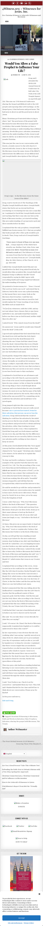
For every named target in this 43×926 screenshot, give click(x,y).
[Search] (29, 3)
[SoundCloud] (25, 3)
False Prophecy (31, 719)
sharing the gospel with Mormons (23, 721)
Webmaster (16, 75)
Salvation (5, 721)
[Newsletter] (21, 831)
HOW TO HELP (21, 842)
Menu (7, 21)
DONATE (21, 807)
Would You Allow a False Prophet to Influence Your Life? (21, 67)
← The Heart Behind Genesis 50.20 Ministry (17, 741)
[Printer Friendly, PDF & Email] (9, 713)
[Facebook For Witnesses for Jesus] (7, 826)
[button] (39, 894)
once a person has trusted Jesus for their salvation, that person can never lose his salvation (20, 413)
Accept (21, 918)
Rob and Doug (7, 700)
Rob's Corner (29, 59)
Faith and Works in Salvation (13, 719)
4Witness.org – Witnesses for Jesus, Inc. (21, 10)
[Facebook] (17, 3)
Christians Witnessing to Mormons (24, 716)
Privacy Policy (29, 923)
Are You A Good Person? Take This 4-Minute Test (21, 765)
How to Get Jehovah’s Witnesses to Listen (18, 782)
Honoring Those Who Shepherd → (29, 744)
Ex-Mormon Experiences (17, 59)
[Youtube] (21, 3)
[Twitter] (13, 3)
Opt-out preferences (15, 923)
